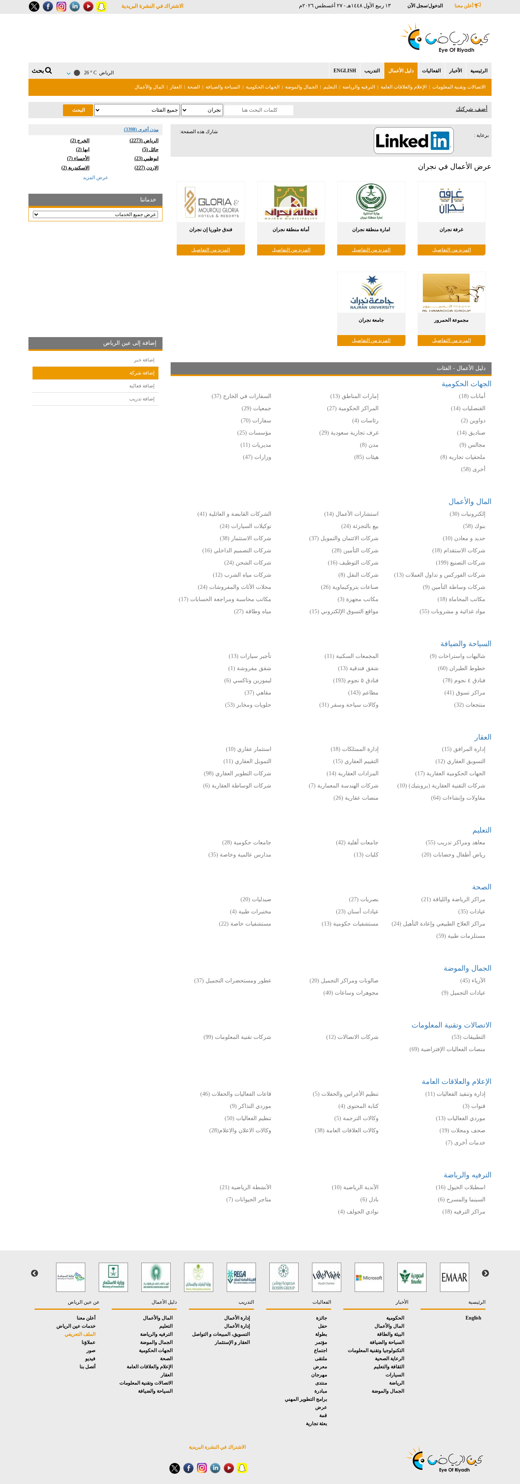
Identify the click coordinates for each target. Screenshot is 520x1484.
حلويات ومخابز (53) (248, 705)
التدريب (372, 71)
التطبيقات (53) (468, 1037)
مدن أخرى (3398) (141, 129)
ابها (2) (82, 149)
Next (34, 1274)
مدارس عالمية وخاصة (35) (239, 855)
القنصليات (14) (468, 408)
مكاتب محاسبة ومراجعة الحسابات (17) (225, 599)
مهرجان (319, 1375)
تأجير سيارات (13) (250, 656)
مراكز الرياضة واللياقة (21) (453, 899)
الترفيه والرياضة (358, 87)
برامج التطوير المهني (306, 1399)
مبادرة (320, 1391)
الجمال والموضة (301, 87)
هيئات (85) (366, 457)
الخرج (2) (79, 140)
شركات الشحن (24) (247, 563)
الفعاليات (431, 71)
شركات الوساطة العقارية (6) (237, 786)
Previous (485, 1274)
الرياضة (396, 1383)
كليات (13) (366, 855)
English (345, 71)
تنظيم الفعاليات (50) (248, 1118)
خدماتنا (148, 200)
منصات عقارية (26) (356, 798)
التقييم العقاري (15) (356, 761)
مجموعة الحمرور (451, 320)
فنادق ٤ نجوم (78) (464, 680)
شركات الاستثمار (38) (245, 538)
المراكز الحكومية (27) (353, 408)
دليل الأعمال (401, 71)
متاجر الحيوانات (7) (248, 1199)
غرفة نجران (451, 229)
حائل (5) (150, 149)
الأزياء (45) (472, 981)
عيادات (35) (471, 912)
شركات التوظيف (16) (353, 563)
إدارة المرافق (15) (463, 749)
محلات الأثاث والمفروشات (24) (234, 587)
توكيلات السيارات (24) (245, 526)
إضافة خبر (144, 360)
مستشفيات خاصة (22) (245, 924)
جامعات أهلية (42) (357, 842)
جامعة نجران (371, 320)
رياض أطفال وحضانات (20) (453, 855)
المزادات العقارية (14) (353, 773)
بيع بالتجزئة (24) (360, 526)
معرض (320, 1366)
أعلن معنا (464, 6)
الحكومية (395, 1318)
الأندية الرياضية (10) (355, 1187)
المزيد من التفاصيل (451, 250)
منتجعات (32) (469, 705)
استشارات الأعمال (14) (351, 514)
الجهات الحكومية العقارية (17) (450, 773)
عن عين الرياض (84, 1302)
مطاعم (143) (363, 693)
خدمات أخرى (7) (465, 1143)
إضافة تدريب (141, 399)
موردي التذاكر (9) (250, 1106)
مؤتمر (321, 1342)
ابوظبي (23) (146, 158)
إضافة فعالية (141, 386)
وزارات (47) (257, 457)
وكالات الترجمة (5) (356, 1118)
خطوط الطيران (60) (461, 668)
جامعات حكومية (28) (246, 842)
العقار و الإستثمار (232, 1342)
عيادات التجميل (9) (463, 993)
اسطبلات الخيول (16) (460, 1187)
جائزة (321, 1318)
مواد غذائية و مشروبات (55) (452, 611)
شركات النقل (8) (358, 575)
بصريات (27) (364, 899)
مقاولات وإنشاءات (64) (458, 798)
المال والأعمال (149, 87)
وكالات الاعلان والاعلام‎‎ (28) (239, 1130)
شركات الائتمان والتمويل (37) (344, 538)
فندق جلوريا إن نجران (210, 229)
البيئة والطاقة (390, 1334)
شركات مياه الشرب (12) (242, 575)
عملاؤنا (88, 1342)
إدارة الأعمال (237, 1318)
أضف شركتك (472, 109)
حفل (322, 1326)
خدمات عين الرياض (75, 1326)
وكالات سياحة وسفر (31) (349, 705)
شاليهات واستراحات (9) (457, 656)
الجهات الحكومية (263, 87)
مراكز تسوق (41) (464, 693)
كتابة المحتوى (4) (358, 1106)
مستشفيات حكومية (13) (350, 924)
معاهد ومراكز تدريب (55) (455, 842)
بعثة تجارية (316, 1423)
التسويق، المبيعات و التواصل (221, 1334)
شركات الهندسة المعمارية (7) (344, 786)
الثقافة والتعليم (389, 1366)
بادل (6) (369, 1199)
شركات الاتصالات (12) (352, 1037)
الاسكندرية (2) (75, 168)
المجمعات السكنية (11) (352, 656)
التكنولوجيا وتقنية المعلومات (376, 1350)
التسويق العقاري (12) (460, 761)
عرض (321, 1407)
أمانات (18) (472, 396)
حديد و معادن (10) (464, 538)
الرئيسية (479, 71)
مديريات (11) (255, 445)
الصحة (193, 87)
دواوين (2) (473, 421)
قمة (323, 1415)
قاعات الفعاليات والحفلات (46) (235, 1094)
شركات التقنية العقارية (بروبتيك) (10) (441, 786)
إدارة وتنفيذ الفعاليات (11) (455, 1094)
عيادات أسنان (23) (357, 912)
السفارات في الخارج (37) (241, 396)
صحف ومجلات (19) (462, 1130)
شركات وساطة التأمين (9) (454, 587)
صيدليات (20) (255, 899)
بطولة (321, 1334)
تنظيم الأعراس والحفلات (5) (346, 1094)
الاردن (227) (146, 168)
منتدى (321, 1383)
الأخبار (455, 71)
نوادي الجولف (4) (358, 1212)
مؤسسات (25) (254, 433)
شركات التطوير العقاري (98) (237, 773)
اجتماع (320, 1350)
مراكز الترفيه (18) (463, 1212)
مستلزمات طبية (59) (460, 936)
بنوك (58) (474, 526)
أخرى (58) (473, 469)
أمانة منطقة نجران (291, 229)
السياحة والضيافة (223, 87)
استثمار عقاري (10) (248, 749)
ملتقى (321, 1358)
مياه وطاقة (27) (252, 611)
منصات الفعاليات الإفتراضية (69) (447, 1049)
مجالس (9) (472, 445)
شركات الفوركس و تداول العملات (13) (439, 575)
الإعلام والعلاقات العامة (404, 87)
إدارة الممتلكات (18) (355, 749)
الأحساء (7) (78, 158)
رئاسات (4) (365, 421)
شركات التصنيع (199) (460, 563)
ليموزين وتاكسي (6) (247, 680)
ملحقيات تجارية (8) (462, 457)
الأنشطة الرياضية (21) (245, 1187)
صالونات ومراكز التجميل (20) (344, 981)
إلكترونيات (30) (467, 514)
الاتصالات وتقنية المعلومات (458, 87)
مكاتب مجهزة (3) (358, 599)
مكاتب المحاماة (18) (461, 599)
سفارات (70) (256, 421)
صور (91, 1350)
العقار (176, 87)
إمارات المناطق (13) (354, 396)
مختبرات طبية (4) (250, 912)
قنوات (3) (474, 1106)
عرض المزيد (95, 177)
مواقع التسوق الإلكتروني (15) (344, 611)
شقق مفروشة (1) (249, 668)
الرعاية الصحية (389, 1358)
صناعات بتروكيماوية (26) (350, 587)
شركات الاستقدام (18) (458, 550)
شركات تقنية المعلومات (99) (237, 1037)
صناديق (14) (471, 433)
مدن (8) (369, 445)
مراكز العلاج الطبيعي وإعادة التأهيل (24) (438, 924)
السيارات (395, 1375)
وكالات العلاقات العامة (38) (347, 1130)
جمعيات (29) (256, 408)
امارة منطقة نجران (371, 229)
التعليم (330, 87)
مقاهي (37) (258, 693)
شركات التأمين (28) (355, 550)
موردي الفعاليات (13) (460, 1118)
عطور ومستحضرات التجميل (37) (232, 981)
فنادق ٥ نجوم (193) (356, 680)
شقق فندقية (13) (358, 668)
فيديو (90, 1358)
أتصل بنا (87, 1366)
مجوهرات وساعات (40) (351, 993)
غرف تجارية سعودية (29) (349, 433)
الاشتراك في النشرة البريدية (152, 6)
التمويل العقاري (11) (247, 761)
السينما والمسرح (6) (461, 1199)
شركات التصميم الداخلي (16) (236, 550)
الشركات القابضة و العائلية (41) (234, 514)
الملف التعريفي (80, 1334)
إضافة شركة (142, 373)
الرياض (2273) (144, 140)
